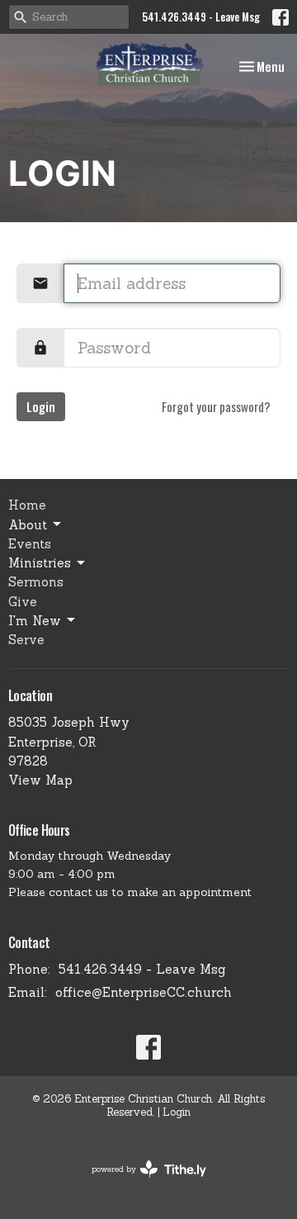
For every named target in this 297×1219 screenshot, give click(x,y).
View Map (40, 780)
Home (27, 505)
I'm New (34, 620)
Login (40, 406)
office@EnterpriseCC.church (143, 992)
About (27, 525)
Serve (26, 639)
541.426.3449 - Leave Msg (201, 16)
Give (22, 602)
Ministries (39, 563)
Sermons (36, 582)
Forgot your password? (216, 406)
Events (29, 544)
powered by (140, 1183)
